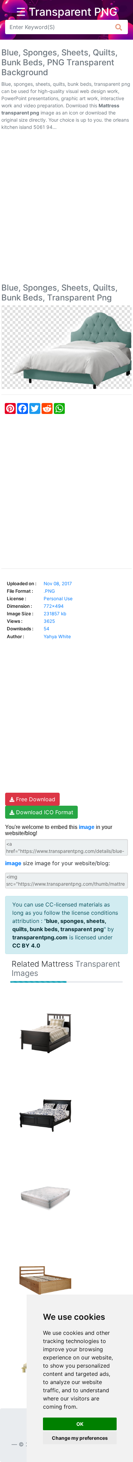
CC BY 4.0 (26, 945)
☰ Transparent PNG (66, 11)
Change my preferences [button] (80, 1438)
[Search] (119, 27)
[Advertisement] (66, 208)
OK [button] (80, 1424)
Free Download (34, 799)
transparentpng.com (40, 937)
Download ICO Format (43, 812)
